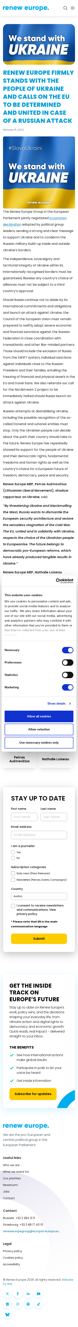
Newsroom (10, 1185)
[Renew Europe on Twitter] (7, 1293)
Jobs (6, 1192)
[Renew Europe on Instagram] (17, 1304)
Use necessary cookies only (39, 742)
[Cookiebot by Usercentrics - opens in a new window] (56, 581)
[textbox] (18, 896)
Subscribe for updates (33, 1094)
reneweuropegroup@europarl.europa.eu (31, 1231)
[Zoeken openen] (65, 8)
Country (17, 889)
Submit (39, 938)
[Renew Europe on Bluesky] (7, 1314)
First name (18, 809)
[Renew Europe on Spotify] (28, 1304)
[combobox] (39, 896)
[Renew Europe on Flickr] (7, 1304)
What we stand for (16, 1172)
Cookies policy (13, 1258)
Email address (21, 827)
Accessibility (11, 1264)
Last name (48, 809)
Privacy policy (12, 1251)
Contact (9, 1198)
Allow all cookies (39, 716)
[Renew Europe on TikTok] (38, 1304)
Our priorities (12, 1178)
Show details (56, 703)
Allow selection (39, 729)
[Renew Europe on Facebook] (17, 1293)
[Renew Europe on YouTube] (38, 1293)
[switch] (67, 662)
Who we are (11, 1165)
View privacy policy (36, 912)
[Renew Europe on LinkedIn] (28, 1293)
